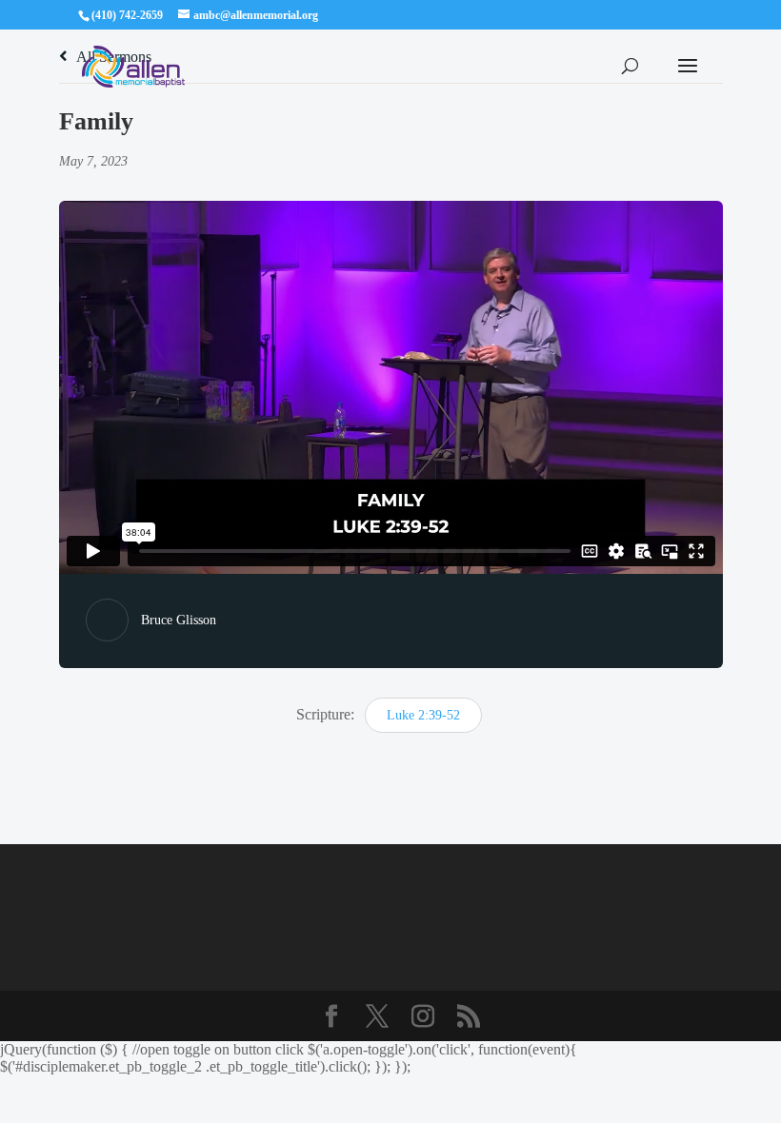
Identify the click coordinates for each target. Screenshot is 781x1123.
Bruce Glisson (178, 620)
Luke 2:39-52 (423, 715)
